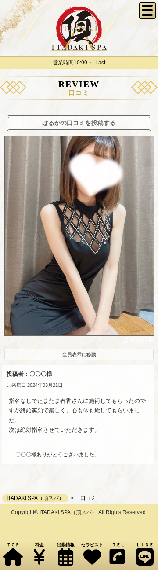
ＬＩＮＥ (145, 544)
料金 (39, 544)
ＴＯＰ (13, 544)
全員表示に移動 (79, 354)
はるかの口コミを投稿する (79, 122)
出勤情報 (66, 544)
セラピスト (92, 544)
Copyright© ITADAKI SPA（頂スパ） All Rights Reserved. (79, 512)
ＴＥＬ (118, 544)
